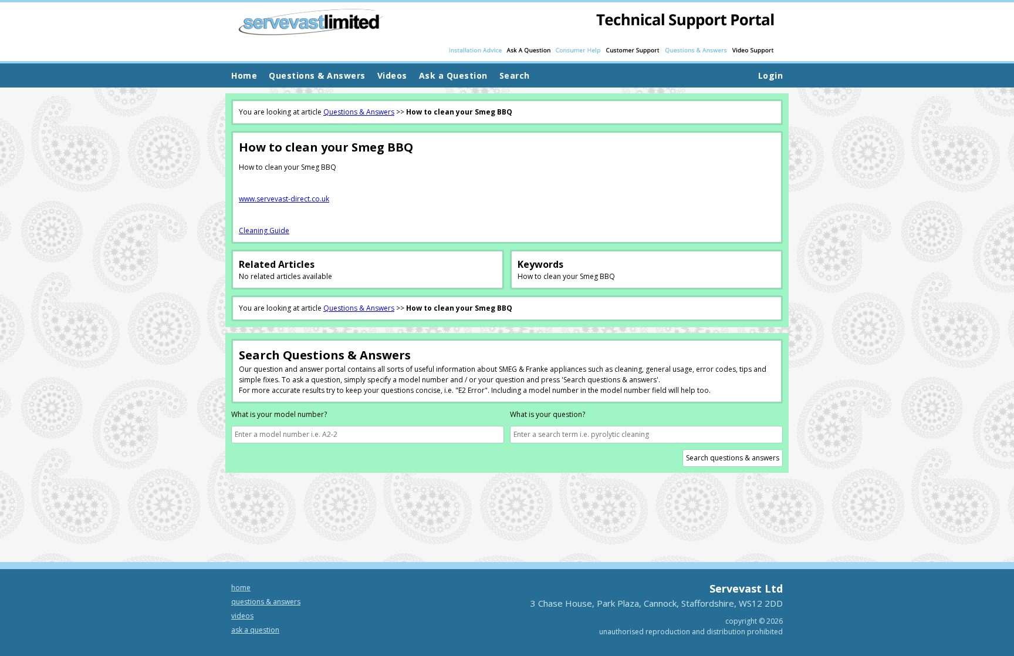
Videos (242, 616)
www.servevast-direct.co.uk (284, 199)
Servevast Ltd (746, 588)
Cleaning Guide (264, 231)
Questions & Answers (358, 112)
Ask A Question (255, 630)
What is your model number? (279, 414)
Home (244, 75)
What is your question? (547, 414)
